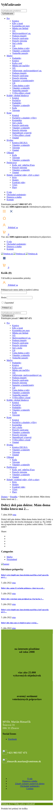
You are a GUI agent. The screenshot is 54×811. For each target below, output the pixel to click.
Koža (14, 108)
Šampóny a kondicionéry (23, 80)
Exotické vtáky (18, 182)
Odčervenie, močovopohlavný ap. (27, 70)
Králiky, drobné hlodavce (18, 95)
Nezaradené (12, 559)
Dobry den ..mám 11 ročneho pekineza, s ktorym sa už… (23, 588)
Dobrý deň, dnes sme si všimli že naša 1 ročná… (19, 623)
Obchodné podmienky (16, 194)
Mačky (10, 56)
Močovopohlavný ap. (21, 33)
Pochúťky (16, 100)
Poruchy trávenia (19, 41)
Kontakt (10, 199)
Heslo (3, 297)
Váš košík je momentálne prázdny (16, 278)
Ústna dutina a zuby (21, 48)
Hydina (10, 140)
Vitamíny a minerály (21, 51)
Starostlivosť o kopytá (21, 133)
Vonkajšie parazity (20, 53)
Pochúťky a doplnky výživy (24, 118)
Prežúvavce (12, 162)
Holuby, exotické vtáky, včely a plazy (23, 175)
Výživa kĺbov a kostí (21, 93)
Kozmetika (17, 120)
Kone (9, 113)
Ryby (14, 177)
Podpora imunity (19, 36)
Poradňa (13, 497)
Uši (13, 46)
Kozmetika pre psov (21, 26)
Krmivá (15, 98)
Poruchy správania (20, 38)
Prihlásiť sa (12, 227)
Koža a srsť (17, 63)
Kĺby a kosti (17, 23)
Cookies (29, 788)
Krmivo (15, 21)
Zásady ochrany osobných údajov (30, 783)
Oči (13, 31)
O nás (9, 192)
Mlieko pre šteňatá (20, 28)
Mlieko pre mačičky (21, 65)
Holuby (15, 180)
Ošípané (10, 152)
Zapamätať (9, 303)
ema (14, 514)
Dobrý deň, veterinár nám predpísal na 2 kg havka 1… (22, 599)
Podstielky (16, 58)
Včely (14, 185)
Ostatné (15, 138)
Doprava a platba (14, 197)
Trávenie (16, 110)
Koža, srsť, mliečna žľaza (23, 165)
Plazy (14, 187)
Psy (8, 18)
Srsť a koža (17, 43)
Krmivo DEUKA (20, 143)
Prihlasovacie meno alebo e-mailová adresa (20, 290)
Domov (4, 497)
